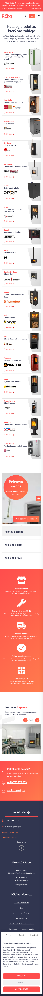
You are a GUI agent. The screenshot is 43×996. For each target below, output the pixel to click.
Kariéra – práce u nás (21, 902)
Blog (21, 908)
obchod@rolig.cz (16, 790)
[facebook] (21, 848)
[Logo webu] (7, 16)
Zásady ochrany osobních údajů (21, 929)
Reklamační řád (21, 918)
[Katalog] (32, 16)
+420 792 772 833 (17, 782)
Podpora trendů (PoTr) (21, 913)
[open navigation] (38, 16)
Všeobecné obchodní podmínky (21, 924)
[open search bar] (26, 16)
